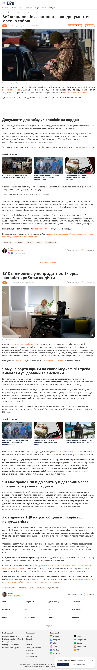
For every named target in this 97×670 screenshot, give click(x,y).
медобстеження (53, 588)
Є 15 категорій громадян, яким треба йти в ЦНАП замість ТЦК (14, 176)
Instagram (56, 646)
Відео (53, 8)
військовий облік (9, 588)
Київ (27, 609)
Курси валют (31, 653)
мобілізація (7, 242)
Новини (14, 8)
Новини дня (30, 617)
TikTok (79, 636)
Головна (4, 12)
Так (63, 664)
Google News (81, 640)
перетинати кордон (11, 90)
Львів (50, 609)
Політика (75, 617)
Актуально (29, 602)
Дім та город (53, 602)
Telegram (56, 640)
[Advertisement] (36, 108)
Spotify (79, 643)
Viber (55, 643)
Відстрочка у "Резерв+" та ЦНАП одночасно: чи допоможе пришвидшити (46, 177)
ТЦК (11, 12)
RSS (78, 650)
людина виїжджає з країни (75, 92)
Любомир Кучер (14, 596)
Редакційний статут (9, 642)
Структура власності (33, 648)
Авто (4, 602)
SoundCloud (81, 646)
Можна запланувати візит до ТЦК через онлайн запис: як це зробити (79, 441)
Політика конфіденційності (12, 639)
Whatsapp (56, 653)
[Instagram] (9, 253)
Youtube (56, 636)
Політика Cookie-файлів (11, 648)
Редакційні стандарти (10, 645)
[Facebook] (12, 253)
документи (18, 242)
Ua (88, 3)
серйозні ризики (42, 228)
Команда (29, 650)
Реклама (29, 645)
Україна (6, 8)
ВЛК (31, 588)
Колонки (44, 8)
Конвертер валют (32, 656)
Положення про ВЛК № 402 (64, 451)
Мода (4, 617)
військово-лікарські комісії (23, 344)
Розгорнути (48, 626)
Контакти (29, 642)
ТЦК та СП (29, 242)
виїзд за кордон (50, 242)
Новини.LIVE (20, 360)
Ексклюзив (6, 609)
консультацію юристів (53, 360)
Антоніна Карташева (15, 250)
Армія (21, 8)
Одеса (50, 617)
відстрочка (22, 588)
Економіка (28, 8)
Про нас (29, 636)
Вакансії (29, 639)
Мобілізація (76, 609)
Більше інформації (79, 664)
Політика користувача (10, 636)
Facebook (56, 650)
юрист (39, 242)
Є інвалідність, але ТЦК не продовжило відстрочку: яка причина (76, 177)
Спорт (37, 8)
